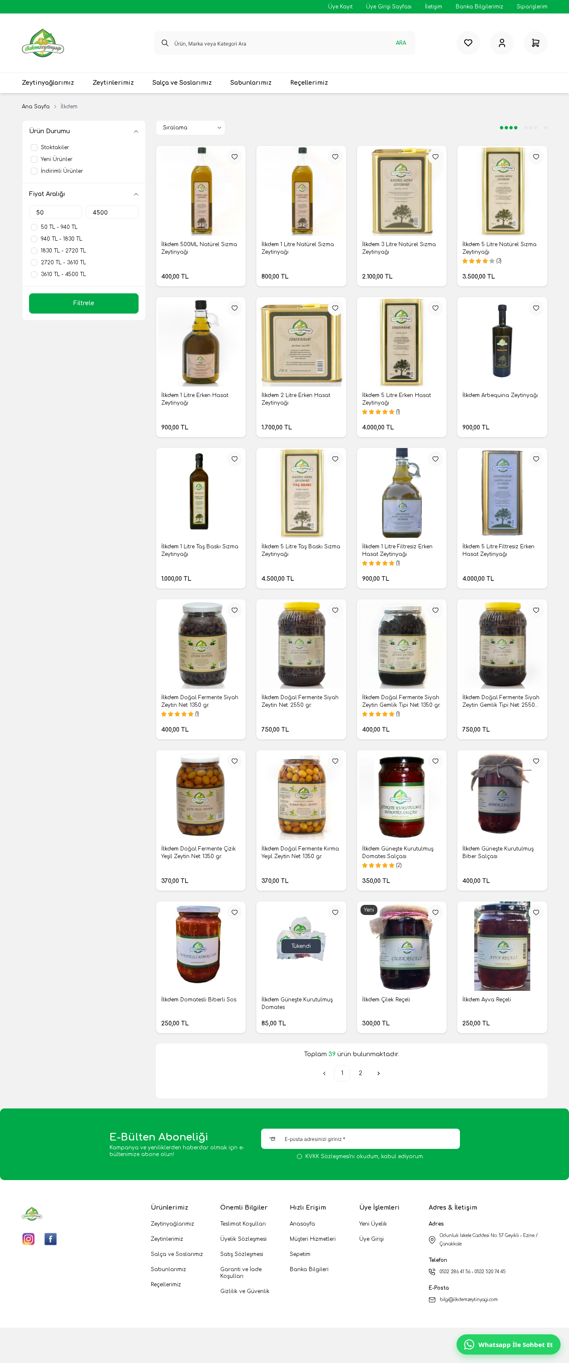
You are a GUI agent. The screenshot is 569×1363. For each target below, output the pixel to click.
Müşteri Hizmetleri (313, 1239)
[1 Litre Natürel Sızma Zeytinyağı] (301, 191)
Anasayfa (302, 1224)
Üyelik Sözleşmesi (243, 1239)
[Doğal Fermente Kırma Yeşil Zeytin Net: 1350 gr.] (301, 795)
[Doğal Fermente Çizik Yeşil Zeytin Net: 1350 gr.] (201, 795)
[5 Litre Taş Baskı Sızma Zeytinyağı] (301, 493)
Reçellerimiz (166, 1285)
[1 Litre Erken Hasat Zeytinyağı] (201, 342)
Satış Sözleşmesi (241, 1254)
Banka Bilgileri (309, 1269)
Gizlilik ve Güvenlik (245, 1291)
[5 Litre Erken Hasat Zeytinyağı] (402, 342)
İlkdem (170, 244)
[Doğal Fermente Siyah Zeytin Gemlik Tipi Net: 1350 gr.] (402, 644)
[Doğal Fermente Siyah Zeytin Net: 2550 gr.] (301, 644)
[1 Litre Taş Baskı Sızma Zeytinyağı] (201, 493)
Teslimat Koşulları (243, 1224)
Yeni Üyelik (373, 1224)
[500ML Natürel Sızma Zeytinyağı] (201, 191)
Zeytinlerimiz (167, 1239)
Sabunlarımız (168, 1269)
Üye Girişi (371, 1239)
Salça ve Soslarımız (177, 1254)
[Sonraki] (379, 1073)
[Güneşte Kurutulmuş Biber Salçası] (502, 795)
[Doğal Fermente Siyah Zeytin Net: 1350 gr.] (201, 644)
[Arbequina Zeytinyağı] (502, 342)
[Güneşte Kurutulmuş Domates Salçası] (402, 795)
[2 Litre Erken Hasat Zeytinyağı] (301, 342)
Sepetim (300, 1254)
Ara (401, 43)
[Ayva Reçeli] (502, 946)
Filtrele (83, 303)
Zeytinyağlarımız (172, 1224)
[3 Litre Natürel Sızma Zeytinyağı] (402, 191)
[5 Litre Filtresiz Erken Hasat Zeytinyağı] (502, 493)
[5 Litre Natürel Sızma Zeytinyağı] (502, 191)
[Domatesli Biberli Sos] (201, 946)
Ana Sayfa (36, 107)
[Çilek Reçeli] (402, 946)
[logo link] (43, 43)
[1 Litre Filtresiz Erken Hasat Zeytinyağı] (402, 493)
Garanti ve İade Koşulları (241, 1272)
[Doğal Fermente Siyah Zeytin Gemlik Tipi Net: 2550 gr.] (502, 644)
